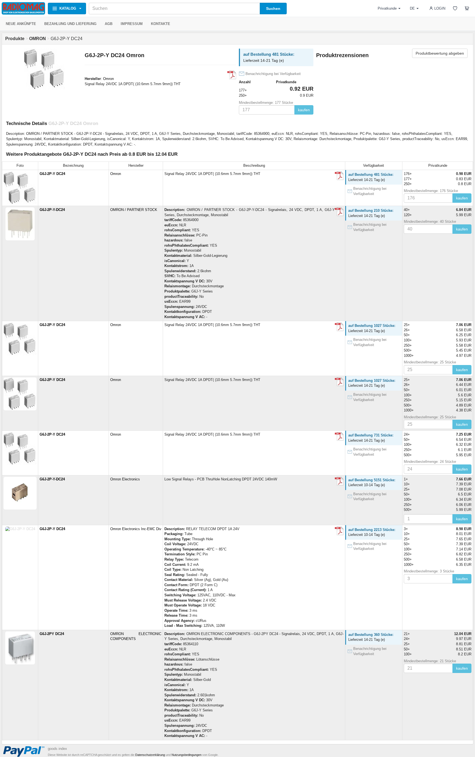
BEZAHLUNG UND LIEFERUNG (70, 24)
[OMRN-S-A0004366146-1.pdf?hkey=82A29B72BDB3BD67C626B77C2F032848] (339, 211)
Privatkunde (387, 8)
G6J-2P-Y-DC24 (52, 210)
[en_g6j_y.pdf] (339, 481)
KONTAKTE (160, 24)
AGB (108, 24)
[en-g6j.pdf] (339, 531)
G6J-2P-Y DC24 (52, 174)
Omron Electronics (125, 479)
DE (412, 8)
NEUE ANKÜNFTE (21, 24)
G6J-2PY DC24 (52, 634)
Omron (108, 79)
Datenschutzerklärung (150, 754)
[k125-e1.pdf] (231, 75)
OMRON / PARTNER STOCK (133, 210)
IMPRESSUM (132, 24)
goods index (57, 749)
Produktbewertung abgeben (440, 53)
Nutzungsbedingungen (186, 754)
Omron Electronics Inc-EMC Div (135, 529)
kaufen (304, 110)
